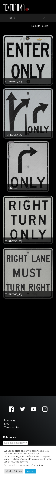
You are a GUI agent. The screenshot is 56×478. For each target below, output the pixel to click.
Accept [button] (30, 471)
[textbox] (15, 443)
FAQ (6, 423)
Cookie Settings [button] (13, 471)
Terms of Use (11, 427)
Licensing (9, 420)
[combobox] (15, 443)
